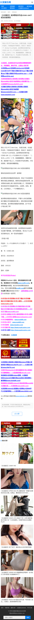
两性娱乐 (12, 8)
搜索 (28, 617)
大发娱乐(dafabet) (22, 8)
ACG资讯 (4, 8)
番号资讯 (20, 6)
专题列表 (7, 607)
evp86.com (20, 288)
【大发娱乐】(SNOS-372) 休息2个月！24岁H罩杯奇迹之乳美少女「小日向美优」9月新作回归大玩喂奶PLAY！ (16, 520)
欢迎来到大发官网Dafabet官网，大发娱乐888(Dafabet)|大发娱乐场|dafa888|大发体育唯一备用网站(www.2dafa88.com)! (16, 378)
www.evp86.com (23, 283)
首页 (2, 6)
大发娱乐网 (5, 2)
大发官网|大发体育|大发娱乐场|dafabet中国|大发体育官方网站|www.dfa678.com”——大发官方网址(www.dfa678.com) (16, 364)
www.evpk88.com (20, 319)
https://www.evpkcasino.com (20, 327)
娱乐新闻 (29, 6)
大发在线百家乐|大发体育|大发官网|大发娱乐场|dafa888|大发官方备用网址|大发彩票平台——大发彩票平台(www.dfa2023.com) (16, 81)
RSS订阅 (29, 607)
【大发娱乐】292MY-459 (8, 465)
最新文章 (13, 607)
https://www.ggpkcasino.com (20, 330)
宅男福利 (12, 6)
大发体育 (14, 335)
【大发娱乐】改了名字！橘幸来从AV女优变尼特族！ (17, 547)
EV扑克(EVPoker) (10, 275)
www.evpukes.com (16, 325)
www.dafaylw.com (21, 396)
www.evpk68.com (18, 322)
